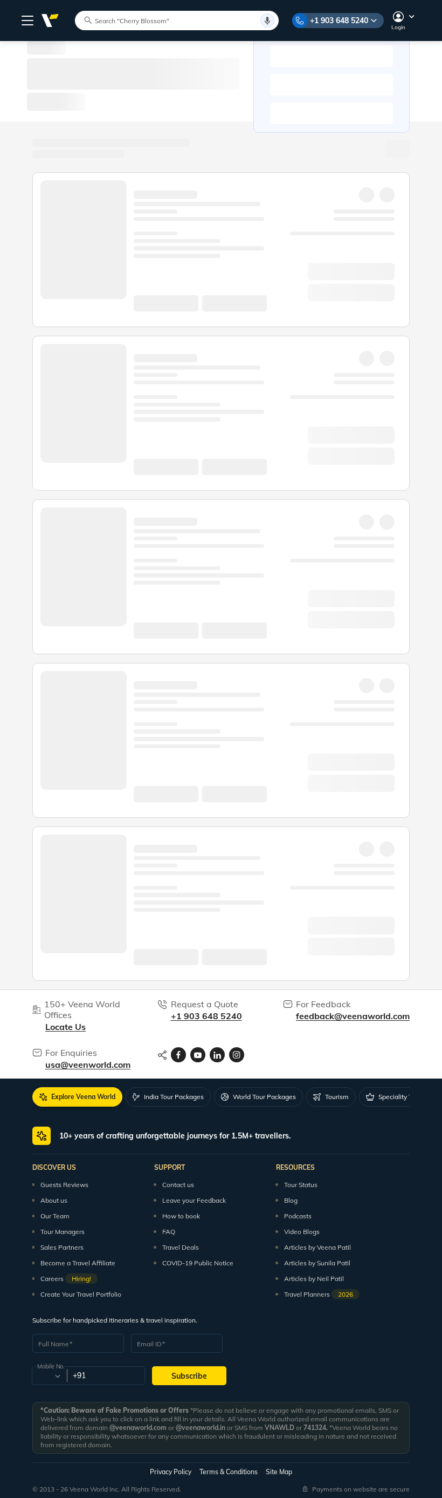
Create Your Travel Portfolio (80, 1294)
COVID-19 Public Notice (197, 1263)
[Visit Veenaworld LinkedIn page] (217, 1054)
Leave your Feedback (194, 1200)
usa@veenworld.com (87, 1064)
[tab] (77, 1097)
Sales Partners (62, 1247)
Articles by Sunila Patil (317, 1263)
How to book (181, 1216)
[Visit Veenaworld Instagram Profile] (236, 1054)
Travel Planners (318, 1294)
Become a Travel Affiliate (77, 1263)
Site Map (279, 1472)
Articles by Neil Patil (314, 1279)
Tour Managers (62, 1232)
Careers (65, 1279)
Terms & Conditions (228, 1472)
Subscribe (189, 1376)
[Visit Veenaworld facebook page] (178, 1054)
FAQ (168, 1232)
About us (53, 1200)
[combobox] (48, 1376)
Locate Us (65, 1026)
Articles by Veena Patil (317, 1247)
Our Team (55, 1216)
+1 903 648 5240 (339, 20)
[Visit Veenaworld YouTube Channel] (197, 1054)
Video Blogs (302, 1232)
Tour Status (300, 1185)
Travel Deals (180, 1247)
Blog (291, 1200)
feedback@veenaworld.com (353, 1016)
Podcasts (298, 1216)
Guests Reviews (64, 1185)
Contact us (178, 1185)
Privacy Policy (170, 1472)
